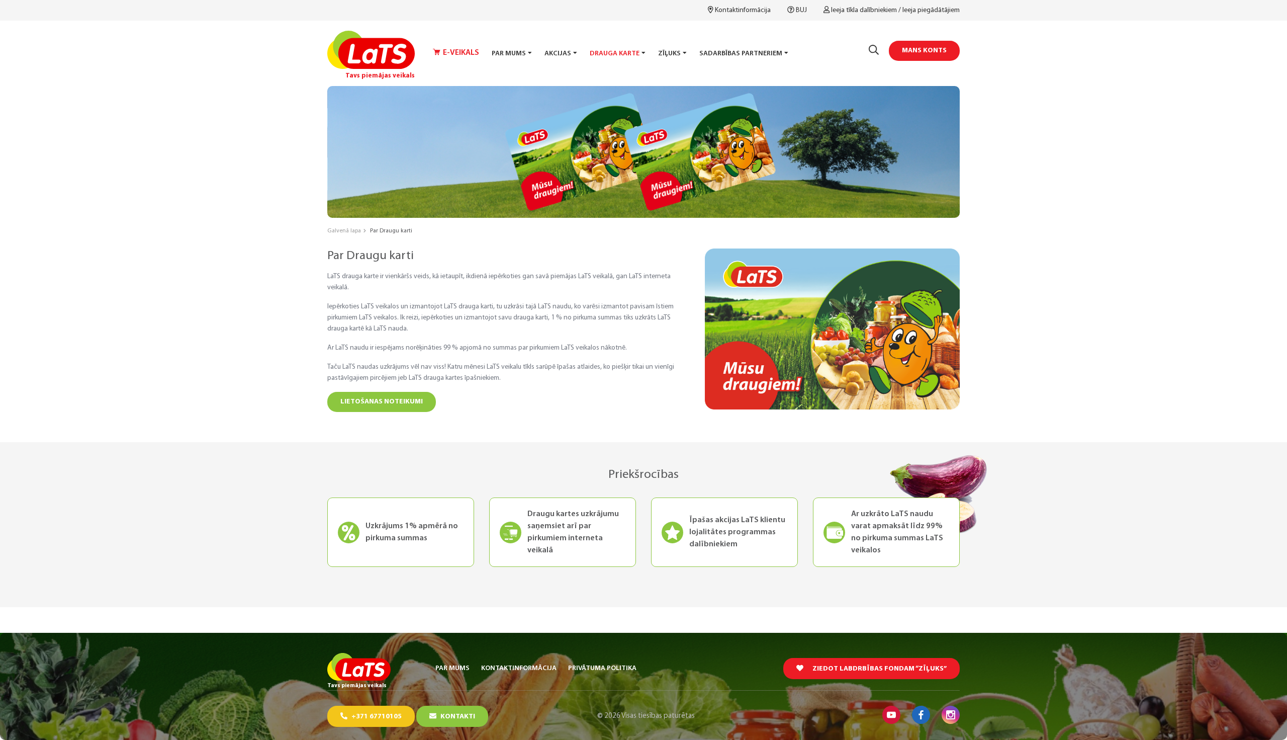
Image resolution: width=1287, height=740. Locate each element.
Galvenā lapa (344, 231)
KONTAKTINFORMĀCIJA (519, 668)
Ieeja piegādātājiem (931, 10)
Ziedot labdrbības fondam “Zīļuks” (879, 669)
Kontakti (457, 716)
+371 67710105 (376, 716)
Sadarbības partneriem (740, 53)
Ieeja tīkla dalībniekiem (864, 10)
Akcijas (557, 53)
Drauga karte (614, 53)
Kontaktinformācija (743, 10)
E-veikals (461, 53)
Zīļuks (669, 53)
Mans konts (924, 50)
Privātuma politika (602, 668)
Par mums (509, 53)
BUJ (801, 10)
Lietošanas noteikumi (381, 401)
